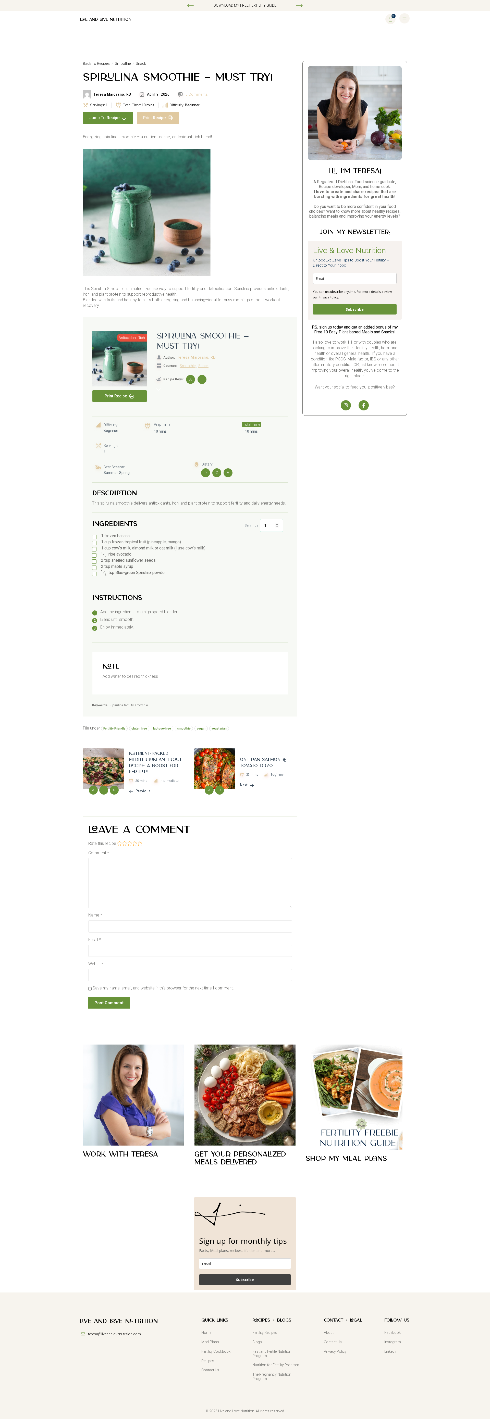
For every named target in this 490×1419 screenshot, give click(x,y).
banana (115, 536)
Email (94, 940)
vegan (201, 728)
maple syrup (117, 566)
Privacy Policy (335, 1351)
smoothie (184, 728)
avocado (116, 554)
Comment (98, 853)
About (329, 1332)
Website (95, 964)
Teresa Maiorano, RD (112, 94)
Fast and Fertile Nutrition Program (271, 1353)
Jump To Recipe (104, 117)
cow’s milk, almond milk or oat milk (153, 548)
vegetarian (219, 728)
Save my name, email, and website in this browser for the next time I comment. (163, 988)
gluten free (139, 728)
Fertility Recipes (264, 1332)
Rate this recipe (102, 844)
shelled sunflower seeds (128, 560)
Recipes (207, 1361)
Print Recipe (154, 117)
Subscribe (355, 309)
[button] (190, 6)
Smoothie (123, 63)
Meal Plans (210, 1342)
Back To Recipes (96, 63)
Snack (141, 63)
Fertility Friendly (114, 728)
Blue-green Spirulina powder (133, 573)
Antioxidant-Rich (132, 338)
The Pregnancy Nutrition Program (271, 1376)
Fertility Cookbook (215, 1351)
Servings (251, 525)
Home (206, 1332)
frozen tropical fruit (141, 542)
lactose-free (162, 728)
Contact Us (210, 1370)
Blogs (257, 1342)
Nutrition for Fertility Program (275, 1365)
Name (95, 915)
